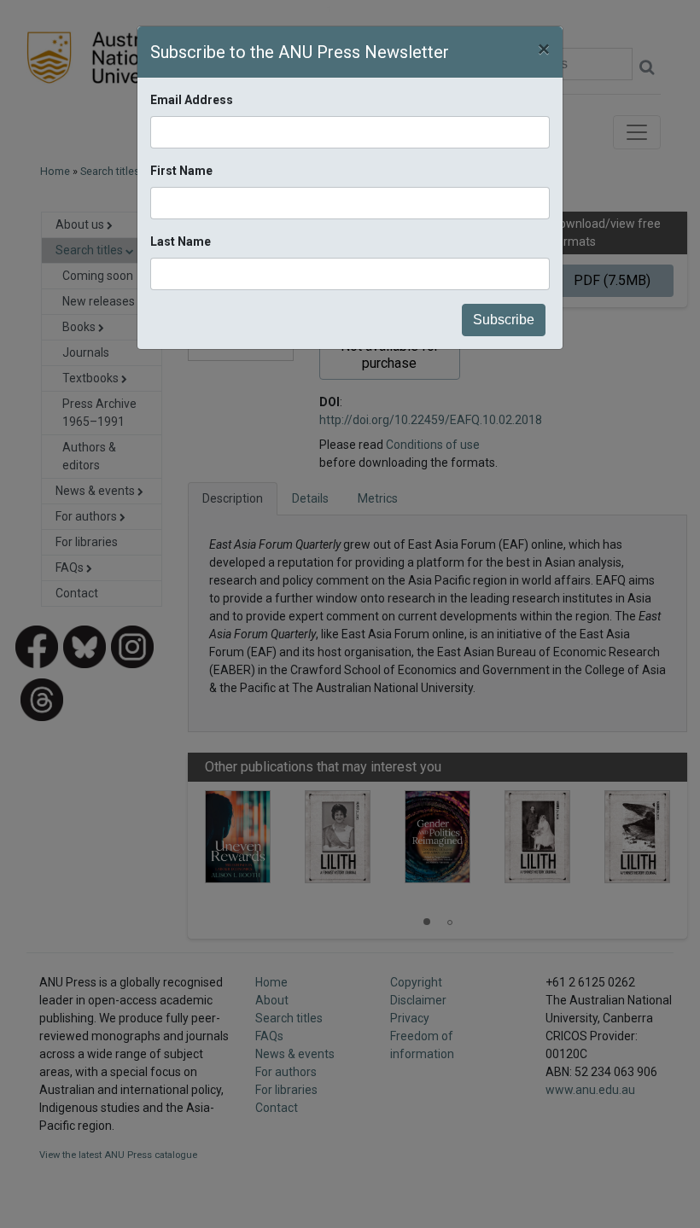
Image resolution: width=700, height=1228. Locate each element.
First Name (181, 171)
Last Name (180, 241)
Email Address (191, 100)
